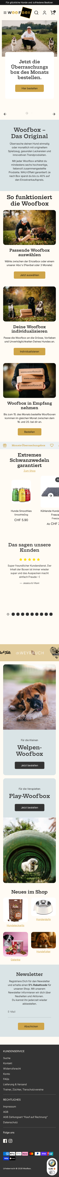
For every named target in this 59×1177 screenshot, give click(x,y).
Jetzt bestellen (29, 765)
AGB (5, 1111)
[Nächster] (54, 114)
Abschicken (31, 1026)
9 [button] (46, 614)
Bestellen (29, 431)
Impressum (9, 1106)
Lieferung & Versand (15, 1084)
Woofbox (27, 1168)
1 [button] (27, 113)
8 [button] (41, 614)
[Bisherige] (5, 114)
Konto (6, 1073)
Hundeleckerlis (15, 925)
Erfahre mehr (29, 95)
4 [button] (22, 614)
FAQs (6, 1079)
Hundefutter (44, 951)
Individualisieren (29, 351)
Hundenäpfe (43, 919)
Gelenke (15, 959)
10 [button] (51, 614)
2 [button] (32, 113)
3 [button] (18, 614)
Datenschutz (10, 1122)
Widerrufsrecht (12, 1068)
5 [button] (27, 614)
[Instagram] (10, 1141)
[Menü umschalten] (4, 12)
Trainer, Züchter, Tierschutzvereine (23, 1089)
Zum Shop (30, 470)
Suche (6, 1058)
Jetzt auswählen (29, 275)
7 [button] (36, 614)
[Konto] (44, 11)
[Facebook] (5, 1141)
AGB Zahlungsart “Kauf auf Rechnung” (25, 1117)
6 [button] (32, 614)
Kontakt (7, 1063)
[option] (29, 65)
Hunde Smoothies (21, 510)
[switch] (52, 1172)
